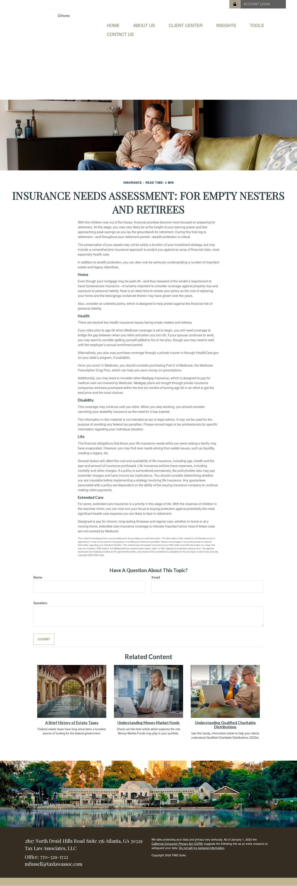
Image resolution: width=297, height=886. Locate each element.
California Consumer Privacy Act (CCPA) (177, 844)
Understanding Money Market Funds (148, 722)
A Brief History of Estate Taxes (71, 722)
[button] (144, 25)
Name (37, 577)
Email (156, 577)
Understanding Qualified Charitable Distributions (225, 724)
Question (40, 603)
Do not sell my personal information (201, 848)
